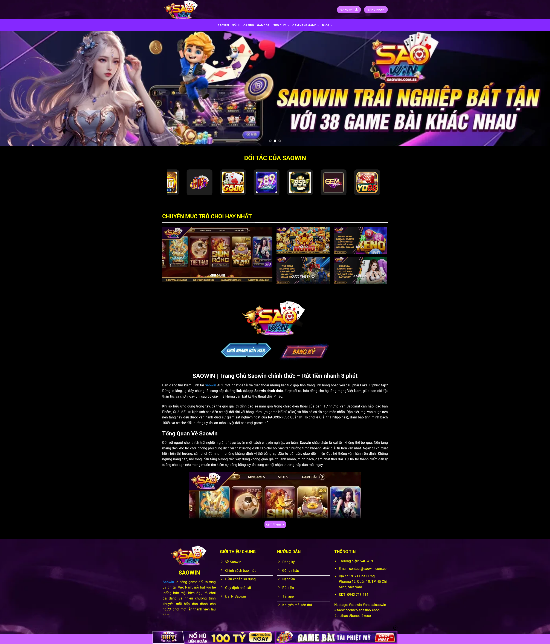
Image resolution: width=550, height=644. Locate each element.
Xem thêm (273, 524)
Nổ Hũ (236, 25)
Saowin (223, 25)
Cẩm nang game (304, 25)
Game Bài (263, 25)
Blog (325, 25)
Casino (248, 25)
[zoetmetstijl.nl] (183, 9)
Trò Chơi (280, 25)
